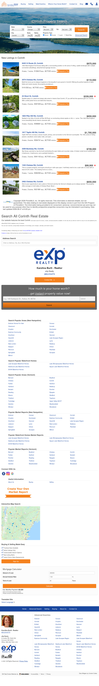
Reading (10, 392)
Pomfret (52, 389)
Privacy (48, 674)
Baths (36, 33)
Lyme (51, 341)
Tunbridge (11, 401)
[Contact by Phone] (91, 4)
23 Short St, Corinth (30, 96)
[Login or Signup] (97, 4)
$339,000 (90, 96)
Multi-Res (69, 35)
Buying (31, 482)
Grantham (11, 335)
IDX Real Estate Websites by (10, 674)
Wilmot (10, 355)
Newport (10, 347)
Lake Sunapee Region (56, 338)
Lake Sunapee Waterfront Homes (18, 364)
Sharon (10, 395)
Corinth (52, 381)
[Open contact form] (86, 4)
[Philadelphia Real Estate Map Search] (20, 523)
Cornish (52, 326)
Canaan (52, 323)
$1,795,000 (90, 132)
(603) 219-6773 (49, 274)
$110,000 (91, 80)
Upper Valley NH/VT (56, 401)
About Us (11, 482)
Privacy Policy (23, 661)
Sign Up (16, 561)
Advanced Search (81, 35)
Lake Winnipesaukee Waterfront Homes (62, 364)
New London (12, 344)
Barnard (10, 378)
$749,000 (91, 149)
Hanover (52, 335)
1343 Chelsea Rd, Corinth (32, 165)
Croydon (11, 329)
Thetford (11, 398)
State (13, 27)
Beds (29, 33)
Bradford (52, 378)
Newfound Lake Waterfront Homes (18, 367)
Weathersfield (54, 404)
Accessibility (34, 674)
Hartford (52, 384)
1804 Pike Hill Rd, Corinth (32, 116)
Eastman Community (14, 332)
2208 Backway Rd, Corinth (33, 149)
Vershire (10, 404)
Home (46, 35)
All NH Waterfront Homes (16, 369)
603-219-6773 (5, 632)
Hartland (11, 386)
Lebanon (11, 341)
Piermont (11, 350)
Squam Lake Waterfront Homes (59, 367)
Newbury (52, 344)
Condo (53, 35)
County (29, 27)
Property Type (47, 33)
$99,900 (90, 165)
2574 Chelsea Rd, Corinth (32, 80)
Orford (51, 347)
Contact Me (48, 280)
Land (60, 35)
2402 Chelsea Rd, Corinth (32, 182)
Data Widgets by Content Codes (88, 673)
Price (44, 27)
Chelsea (10, 381)
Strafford (52, 395)
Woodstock (53, 407)
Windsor (10, 407)
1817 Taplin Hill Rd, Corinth (33, 132)
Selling (52, 482)
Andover (10, 415)
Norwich (10, 389)
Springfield (11, 352)
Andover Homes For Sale (16, 323)
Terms (42, 674)
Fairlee (10, 384)
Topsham (52, 398)
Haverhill (11, 338)
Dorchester (53, 329)
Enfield (52, 332)
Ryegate (52, 392)
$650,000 (91, 116)
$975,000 (91, 63)
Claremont (11, 326)
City (12, 33)
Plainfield (52, 350)
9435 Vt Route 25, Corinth (32, 63)
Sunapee (52, 352)
